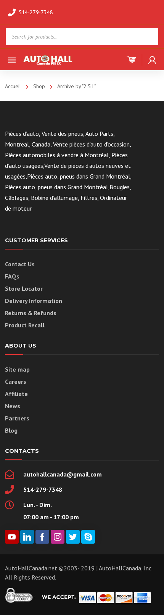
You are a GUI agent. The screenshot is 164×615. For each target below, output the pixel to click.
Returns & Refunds (30, 313)
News (12, 406)
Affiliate (16, 394)
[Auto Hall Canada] (48, 59)
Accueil (13, 86)
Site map (17, 369)
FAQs (12, 276)
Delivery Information (33, 300)
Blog (11, 430)
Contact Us (20, 264)
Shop (39, 86)
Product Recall (25, 325)
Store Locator (24, 288)
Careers (15, 381)
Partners (17, 418)
